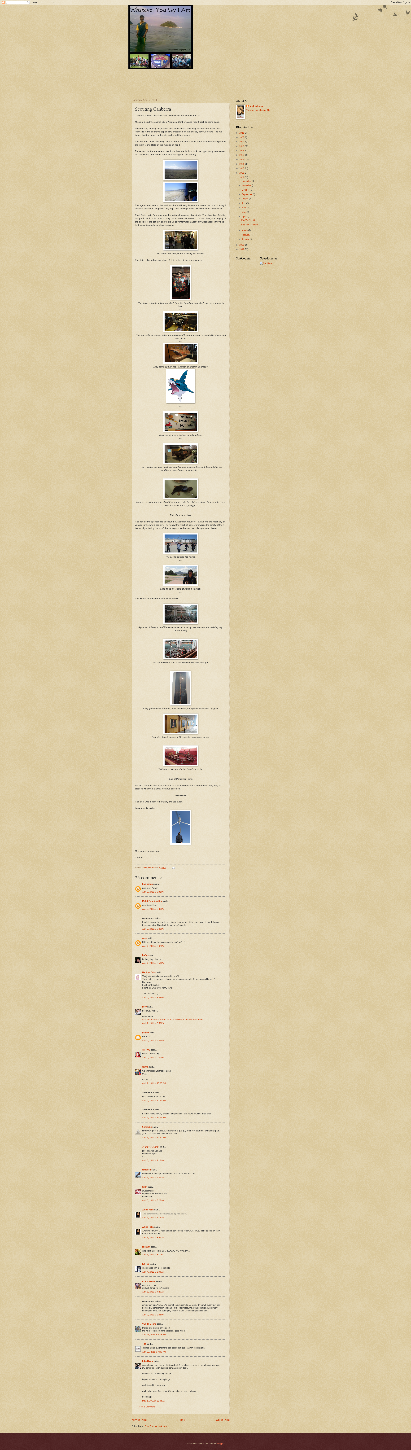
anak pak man (256, 106)
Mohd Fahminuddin (152, 901)
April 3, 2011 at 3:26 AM (153, 1200)
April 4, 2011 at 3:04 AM (153, 1272)
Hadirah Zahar (149, 972)
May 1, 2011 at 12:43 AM (154, 1401)
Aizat (144, 938)
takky (144, 1187)
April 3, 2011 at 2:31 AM (153, 1177)
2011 (242, 177)
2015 (242, 159)
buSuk (145, 955)
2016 (242, 155)
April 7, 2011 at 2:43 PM (153, 1315)
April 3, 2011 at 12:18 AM (154, 1117)
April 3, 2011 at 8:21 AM (153, 1237)
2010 (242, 245)
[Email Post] (173, 867)
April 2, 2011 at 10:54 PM (154, 1100)
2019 (242, 141)
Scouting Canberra (249, 224)
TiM (144, 1344)
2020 (242, 137)
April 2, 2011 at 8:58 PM (153, 1023)
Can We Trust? (248, 220)
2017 (242, 150)
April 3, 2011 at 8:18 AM (153, 1217)
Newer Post (139, 1419)
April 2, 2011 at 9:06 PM (153, 1040)
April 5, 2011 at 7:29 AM (153, 1292)
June (244, 207)
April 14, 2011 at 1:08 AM (154, 1334)
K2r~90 (145, 1264)
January (246, 239)
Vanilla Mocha (149, 1324)
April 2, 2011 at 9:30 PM (153, 1057)
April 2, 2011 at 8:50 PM (153, 963)
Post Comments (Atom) (156, 1426)
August (245, 198)
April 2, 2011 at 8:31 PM (153, 892)
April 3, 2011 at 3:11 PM (153, 1254)
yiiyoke (145, 1032)
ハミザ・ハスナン (150, 1147)
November (247, 185)
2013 (242, 168)
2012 (242, 173)
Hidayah (146, 1247)
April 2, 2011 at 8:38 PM (153, 909)
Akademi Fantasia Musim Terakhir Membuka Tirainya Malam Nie (172, 1019)
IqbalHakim (147, 1361)
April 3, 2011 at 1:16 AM (153, 1160)
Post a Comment (147, 1407)
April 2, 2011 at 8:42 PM (153, 929)
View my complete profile (258, 110)
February (246, 235)
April (244, 216)
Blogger (219, 1443)
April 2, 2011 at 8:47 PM (153, 946)
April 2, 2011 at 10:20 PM (154, 1083)
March (245, 230)
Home (181, 1419)
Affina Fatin (148, 1210)
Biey (144, 1007)
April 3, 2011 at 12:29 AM (154, 1137)
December (247, 181)
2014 (242, 164)
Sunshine (147, 1127)
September (247, 194)
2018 (242, 146)
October (246, 190)
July (244, 203)
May (244, 212)
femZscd (146, 1170)
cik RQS (146, 1050)
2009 (242, 249)
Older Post (223, 1419)
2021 (242, 133)
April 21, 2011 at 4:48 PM (154, 1352)
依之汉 (145, 1067)
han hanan (147, 884)
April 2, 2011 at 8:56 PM (153, 997)
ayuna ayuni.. (149, 1281)
